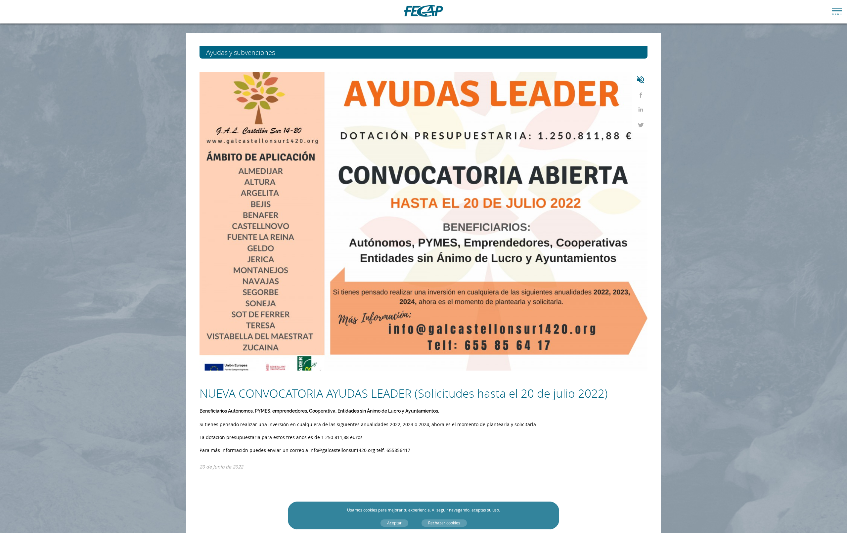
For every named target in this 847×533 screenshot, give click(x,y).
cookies (370, 510)
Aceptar (394, 522)
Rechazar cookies (444, 522)
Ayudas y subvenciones (252, 52)
